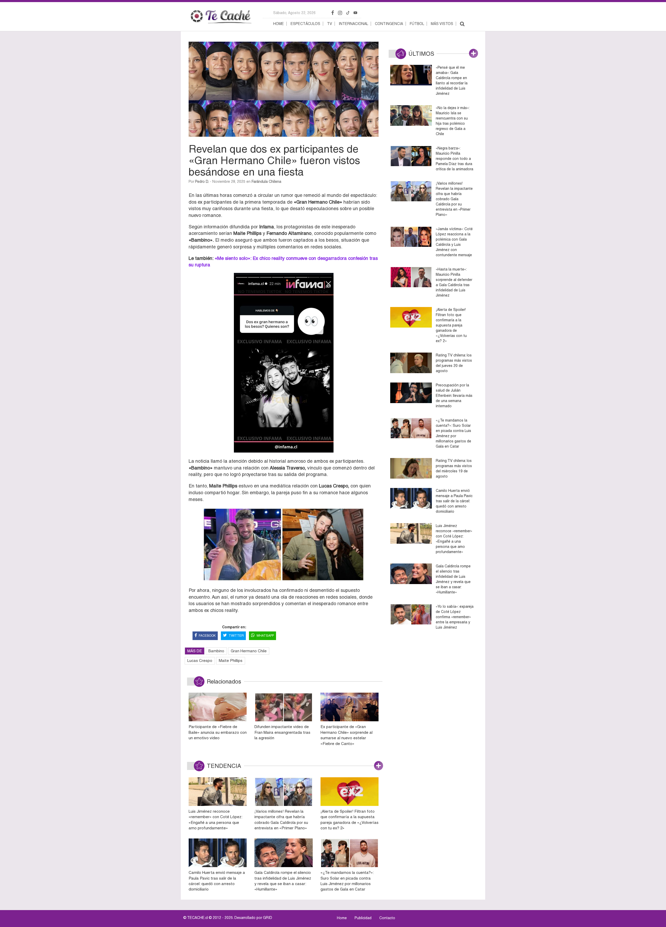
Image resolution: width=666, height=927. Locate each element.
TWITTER (236, 635)
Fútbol (417, 24)
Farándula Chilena (266, 181)
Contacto (387, 918)
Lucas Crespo (199, 660)
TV (329, 24)
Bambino (216, 651)
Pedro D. (202, 181)
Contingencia (389, 24)
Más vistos (442, 24)
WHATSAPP (265, 635)
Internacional (353, 24)
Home (278, 24)
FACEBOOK (207, 635)
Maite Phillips (230, 660)
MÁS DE (194, 651)
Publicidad (363, 918)
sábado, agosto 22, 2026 (294, 13)
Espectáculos (305, 24)
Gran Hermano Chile (249, 651)
